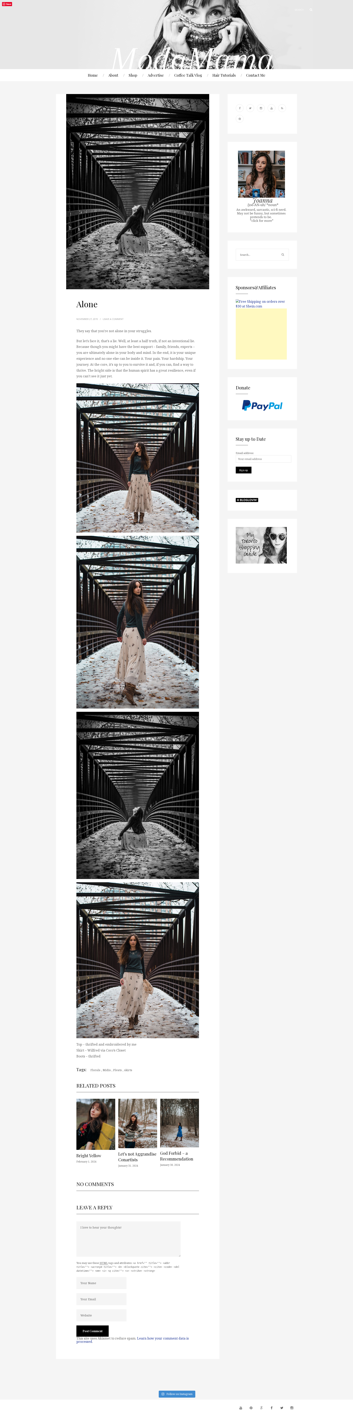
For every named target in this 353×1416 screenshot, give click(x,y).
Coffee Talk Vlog (188, 75)
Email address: (245, 453)
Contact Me (255, 75)
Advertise (156, 75)
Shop (133, 75)
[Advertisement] (261, 334)
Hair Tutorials (224, 75)
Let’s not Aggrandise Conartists (137, 1156)
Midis (107, 1070)
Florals (95, 1070)
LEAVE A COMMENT (113, 319)
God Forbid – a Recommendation (176, 1156)
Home (93, 75)
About (113, 75)
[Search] (309, 9)
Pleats (117, 1070)
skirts (128, 1070)
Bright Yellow (88, 1155)
